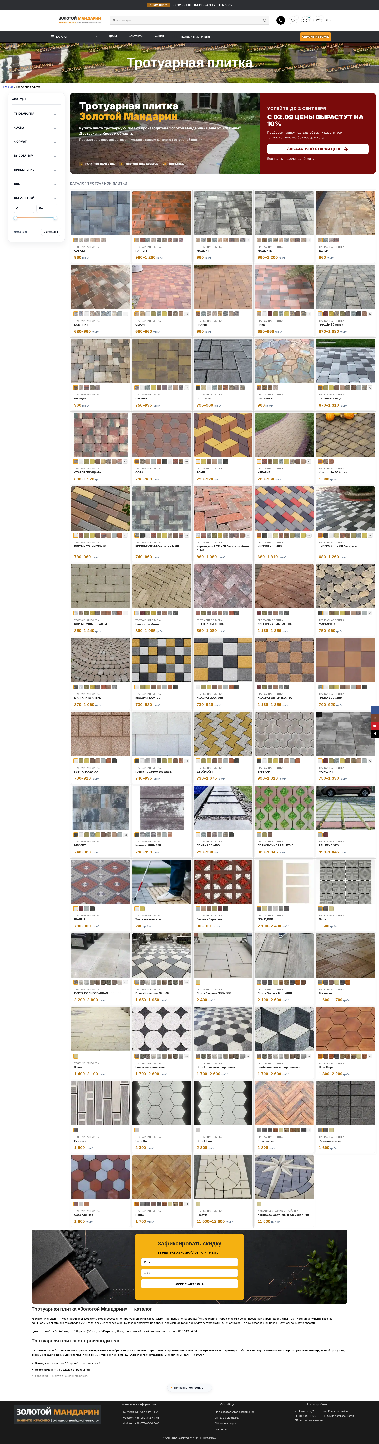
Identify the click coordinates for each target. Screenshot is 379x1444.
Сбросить (51, 231)
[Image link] (57, 1414)
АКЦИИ (159, 36)
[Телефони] (280, 20)
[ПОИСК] (264, 20)
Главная (8, 86)
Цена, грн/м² (24, 197)
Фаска (19, 127)
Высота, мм (23, 155)
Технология (24, 113)
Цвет (18, 183)
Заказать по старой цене (318, 149)
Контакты (136, 36)
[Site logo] (77, 19)
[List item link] (167, 1412)
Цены (113, 36)
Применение (24, 169)
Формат (20, 141)
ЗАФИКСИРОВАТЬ (189, 1284)
